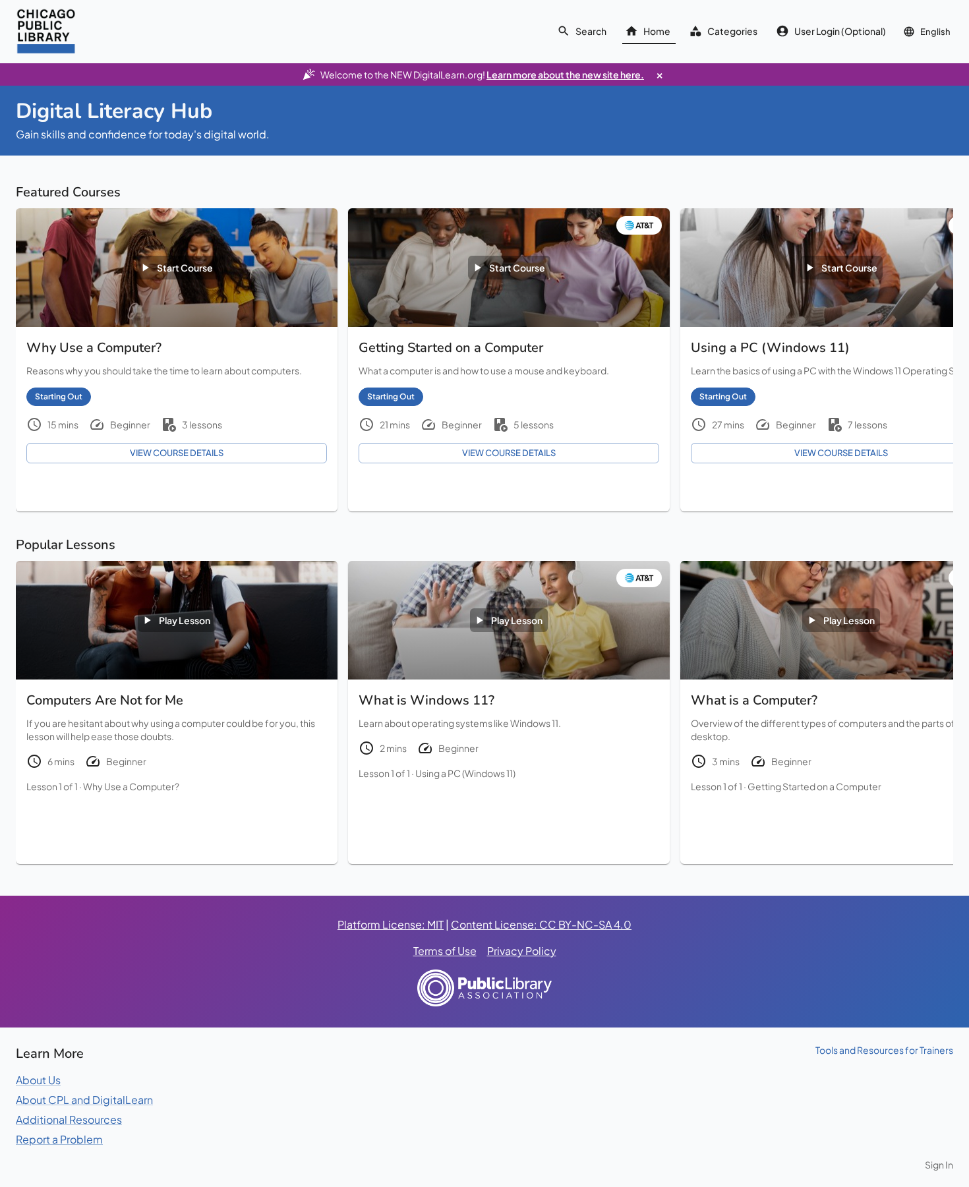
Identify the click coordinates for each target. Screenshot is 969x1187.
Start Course (185, 268)
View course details (176, 453)
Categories (732, 31)
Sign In (939, 1165)
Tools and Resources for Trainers (884, 1050)
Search (590, 31)
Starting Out (58, 396)
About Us (38, 1080)
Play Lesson (184, 620)
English (935, 31)
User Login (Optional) (840, 31)
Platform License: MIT (391, 924)
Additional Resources (69, 1119)
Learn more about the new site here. (565, 74)
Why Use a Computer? (131, 786)
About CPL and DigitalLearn (84, 1100)
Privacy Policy (521, 951)
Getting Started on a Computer (814, 786)
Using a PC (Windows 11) (465, 773)
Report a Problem (59, 1139)
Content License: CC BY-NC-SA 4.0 (541, 924)
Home (656, 31)
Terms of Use (445, 951)
